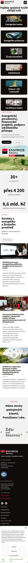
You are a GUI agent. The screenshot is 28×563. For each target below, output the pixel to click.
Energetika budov (14, 24)
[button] (25, 528)
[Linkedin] (6, 503)
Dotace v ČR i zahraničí (6, 521)
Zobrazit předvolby (14, 555)
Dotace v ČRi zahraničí (14, 90)
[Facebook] (2, 503)
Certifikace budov (14, 107)
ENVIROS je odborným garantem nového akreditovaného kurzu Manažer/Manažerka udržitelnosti (11, 370)
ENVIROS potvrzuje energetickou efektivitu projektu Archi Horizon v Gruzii (12, 265)
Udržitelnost (14, 72)
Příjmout (14, 547)
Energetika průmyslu (14, 40)
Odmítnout (14, 551)
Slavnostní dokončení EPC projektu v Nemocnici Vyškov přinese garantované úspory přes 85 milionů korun (14, 318)
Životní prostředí (14, 56)
